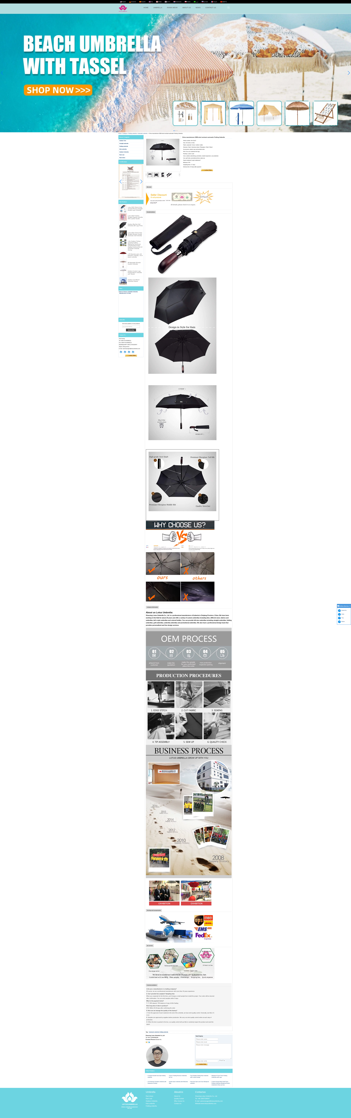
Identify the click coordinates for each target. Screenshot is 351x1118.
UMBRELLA (157, 7)
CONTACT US (210, 7)
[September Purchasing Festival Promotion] (175, 73)
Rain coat (121, 154)
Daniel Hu (344, 610)
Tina (342, 618)
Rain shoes (122, 157)
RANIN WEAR (172, 7)
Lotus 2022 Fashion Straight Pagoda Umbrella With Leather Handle (135, 217)
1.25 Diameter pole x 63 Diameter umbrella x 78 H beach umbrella (135, 255)
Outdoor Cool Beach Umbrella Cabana (134, 280)
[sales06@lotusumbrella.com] (147, 1042)
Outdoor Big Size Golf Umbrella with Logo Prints (135, 224)
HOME (146, 7)
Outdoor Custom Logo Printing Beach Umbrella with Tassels (135, 272)
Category (125, 133)
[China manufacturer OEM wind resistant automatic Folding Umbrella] (163, 154)
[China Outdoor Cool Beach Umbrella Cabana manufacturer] (123, 281)
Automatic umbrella (142, 133)
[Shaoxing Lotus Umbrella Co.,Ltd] (123, 12)
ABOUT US (186, 7)
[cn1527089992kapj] (149, 1042)
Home (119, 133)
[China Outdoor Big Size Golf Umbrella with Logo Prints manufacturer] (123, 225)
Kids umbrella (123, 149)
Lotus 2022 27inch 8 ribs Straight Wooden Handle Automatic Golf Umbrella (135, 234)
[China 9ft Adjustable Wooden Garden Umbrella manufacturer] (123, 264)
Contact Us (177, 1103)
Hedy (342, 614)
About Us (177, 1096)
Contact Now (131, 355)
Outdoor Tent (122, 140)
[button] (175, 130)
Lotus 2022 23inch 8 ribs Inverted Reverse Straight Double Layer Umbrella (135, 209)
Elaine (343, 621)
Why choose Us (179, 1101)
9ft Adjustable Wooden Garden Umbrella (134, 263)
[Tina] (124, 351)
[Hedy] (129, 351)
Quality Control (179, 1098)
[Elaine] (120, 351)
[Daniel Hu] (133, 351)
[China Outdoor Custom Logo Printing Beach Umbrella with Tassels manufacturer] (123, 272)
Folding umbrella (132, 133)
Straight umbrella (123, 143)
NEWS (198, 7)
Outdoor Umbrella (124, 152)
